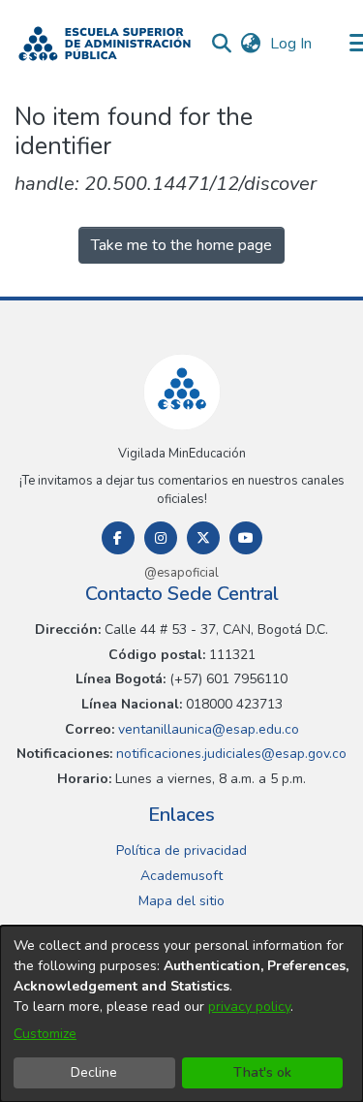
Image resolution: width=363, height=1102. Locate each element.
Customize (45, 1033)
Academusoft (181, 875)
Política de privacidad (181, 850)
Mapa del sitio (181, 901)
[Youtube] (245, 537)
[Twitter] (203, 537)
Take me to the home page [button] (181, 245)
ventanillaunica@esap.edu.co (206, 729)
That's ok (262, 1072)
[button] (105, 43)
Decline (94, 1072)
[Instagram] (160, 537)
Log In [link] (292, 43)
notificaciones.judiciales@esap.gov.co (229, 753)
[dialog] (181, 1014)
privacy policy (249, 1006)
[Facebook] (118, 537)
